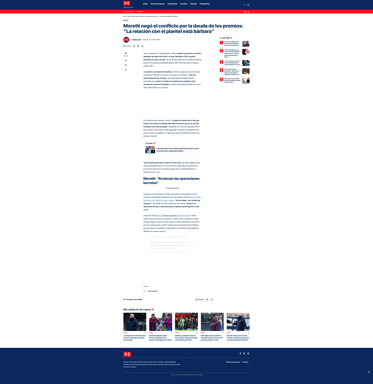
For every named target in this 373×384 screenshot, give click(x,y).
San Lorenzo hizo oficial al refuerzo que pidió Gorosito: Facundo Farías (232, 80)
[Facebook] (244, 11)
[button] (245, 5)
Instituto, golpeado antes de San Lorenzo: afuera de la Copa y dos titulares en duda (186, 338)
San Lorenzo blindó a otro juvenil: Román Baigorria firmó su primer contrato (231, 43)
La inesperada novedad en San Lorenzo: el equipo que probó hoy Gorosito (134, 338)
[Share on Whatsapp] (142, 46)
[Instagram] (248, 11)
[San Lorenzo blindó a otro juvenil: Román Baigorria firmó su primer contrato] (246, 44)
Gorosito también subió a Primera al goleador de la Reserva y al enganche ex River (160, 338)
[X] (246, 11)
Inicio (124, 16)
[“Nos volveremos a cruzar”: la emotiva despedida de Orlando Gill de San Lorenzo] (246, 63)
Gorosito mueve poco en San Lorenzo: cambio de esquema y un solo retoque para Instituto (238, 338)
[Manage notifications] (368, 372)
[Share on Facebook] (134, 46)
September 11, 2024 (185, 252)
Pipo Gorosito (129, 11)
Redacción (137, 40)
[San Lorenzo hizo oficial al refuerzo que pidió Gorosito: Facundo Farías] (246, 81)
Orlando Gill (140, 11)
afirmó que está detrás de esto (173, 215)
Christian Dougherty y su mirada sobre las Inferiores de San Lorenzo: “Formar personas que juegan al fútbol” (232, 53)
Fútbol (128, 16)
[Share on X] (138, 46)
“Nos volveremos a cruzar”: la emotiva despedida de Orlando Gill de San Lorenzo (232, 62)
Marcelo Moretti (153, 291)
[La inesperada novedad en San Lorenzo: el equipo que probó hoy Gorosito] (134, 322)
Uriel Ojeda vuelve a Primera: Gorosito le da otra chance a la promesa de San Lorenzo (211, 338)
